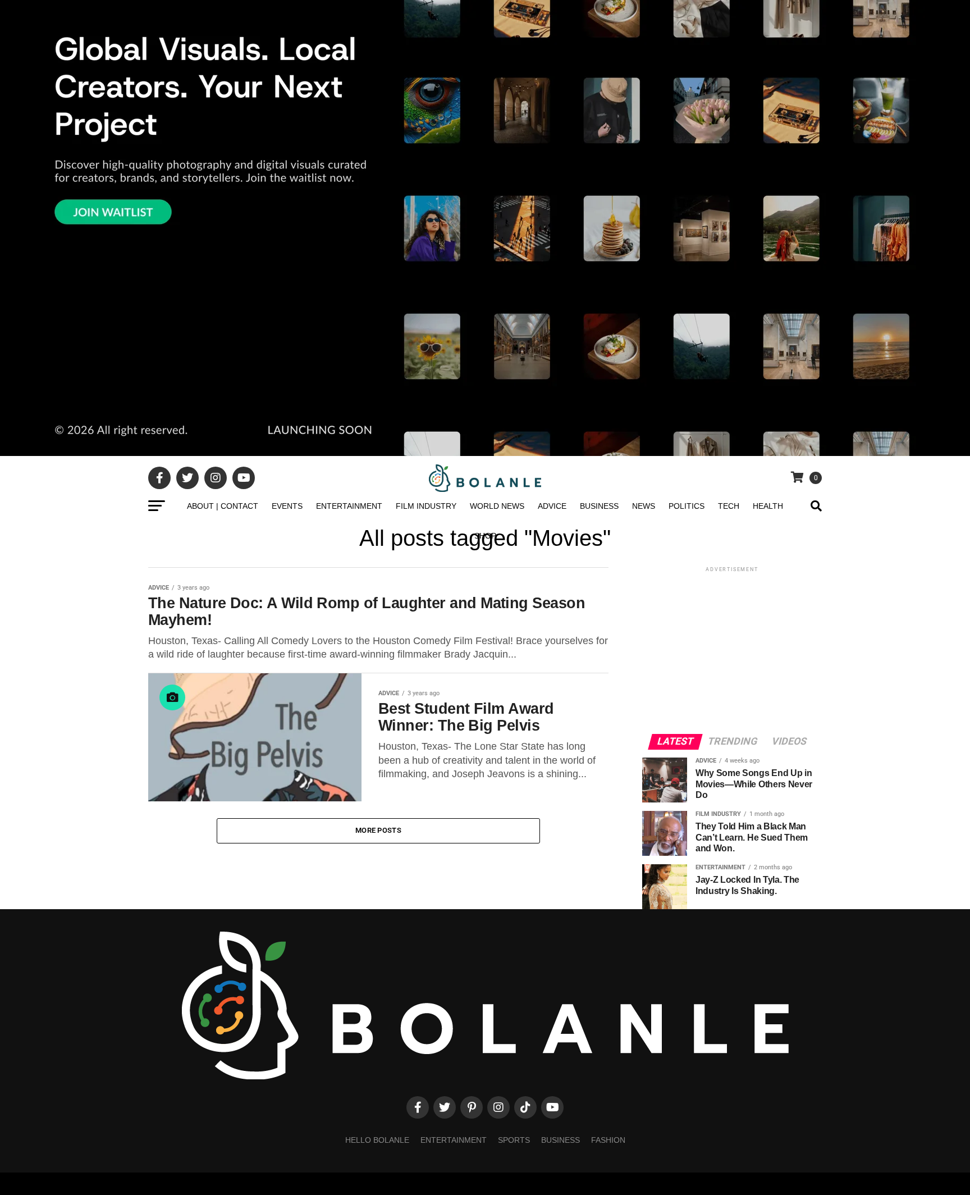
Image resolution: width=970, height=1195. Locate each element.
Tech (728, 505)
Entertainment (349, 505)
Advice (552, 505)
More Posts (378, 830)
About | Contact (222, 505)
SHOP (485, 535)
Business (599, 505)
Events (287, 505)
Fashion (608, 1139)
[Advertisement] (732, 649)
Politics (686, 505)
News (643, 505)
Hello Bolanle (377, 1139)
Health (768, 505)
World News (497, 505)
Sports (514, 1139)
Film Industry (426, 505)
